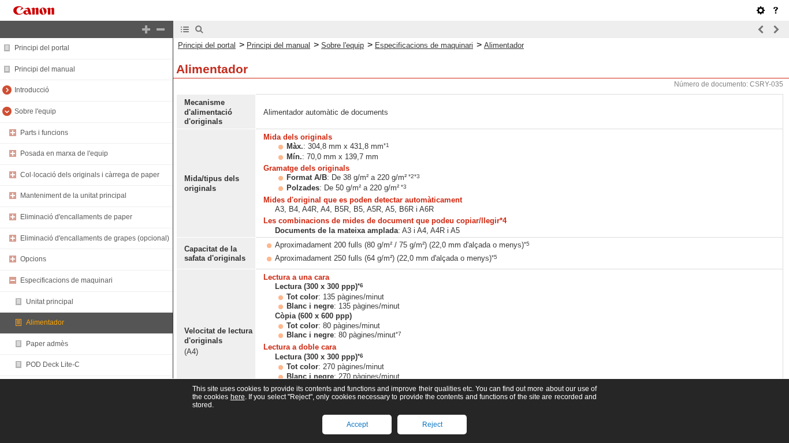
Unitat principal (49, 302)
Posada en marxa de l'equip (64, 153)
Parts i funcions (44, 133)
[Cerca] (199, 29)
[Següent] (775, 29)
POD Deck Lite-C (53, 365)
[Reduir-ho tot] (160, 29)
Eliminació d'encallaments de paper (76, 217)
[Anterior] (761, 29)
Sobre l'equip (35, 111)
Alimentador (45, 322)
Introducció (31, 90)
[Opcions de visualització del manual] (760, 10)
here (237, 397)
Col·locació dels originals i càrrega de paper (89, 175)
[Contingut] (184, 29)
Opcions (33, 259)
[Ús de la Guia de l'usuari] (775, 10)
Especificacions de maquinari (66, 280)
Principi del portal (41, 48)
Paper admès (47, 344)
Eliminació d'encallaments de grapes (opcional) (94, 238)
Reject (432, 425)
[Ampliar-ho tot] (146, 29)
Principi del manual (44, 69)
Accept (357, 425)
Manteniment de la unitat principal (73, 196)
